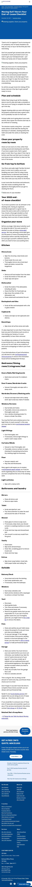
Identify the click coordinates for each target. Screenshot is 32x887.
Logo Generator (21, 844)
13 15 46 (19, 708)
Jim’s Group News (9, 6)
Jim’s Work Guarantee (7, 834)
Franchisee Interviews (22, 840)
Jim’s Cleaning (5, 789)
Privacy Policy (21, 878)
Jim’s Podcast (20, 791)
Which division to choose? (8, 817)
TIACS (18, 834)
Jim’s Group (11, 708)
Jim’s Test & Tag (6, 791)
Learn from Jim (20, 795)
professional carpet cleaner (11, 469)
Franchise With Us (6, 810)
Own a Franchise (6, 808)
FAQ (18, 846)
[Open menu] (29, 2)
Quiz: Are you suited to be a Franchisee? (12, 825)
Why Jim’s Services (6, 832)
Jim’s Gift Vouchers (6, 840)
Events (19, 842)
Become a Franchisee (25, 731)
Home (3, 6)
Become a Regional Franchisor (9, 815)
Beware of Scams (21, 798)
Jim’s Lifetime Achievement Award (10, 821)
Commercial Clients (6, 836)
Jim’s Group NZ (20, 800)
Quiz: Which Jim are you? (8, 823)
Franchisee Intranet (6, 819)
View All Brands (5, 795)
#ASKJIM (19, 789)
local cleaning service (17, 694)
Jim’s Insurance (5, 838)
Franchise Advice (21, 836)
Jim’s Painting (5, 793)
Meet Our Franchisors (7, 813)
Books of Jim (20, 793)
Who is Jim (19, 787)
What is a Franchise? (7, 806)
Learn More (14, 756)
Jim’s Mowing (5, 787)
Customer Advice (18, 6)
